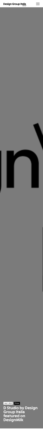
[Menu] (38, 4)
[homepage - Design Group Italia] (14, 4)
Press (17, 403)
